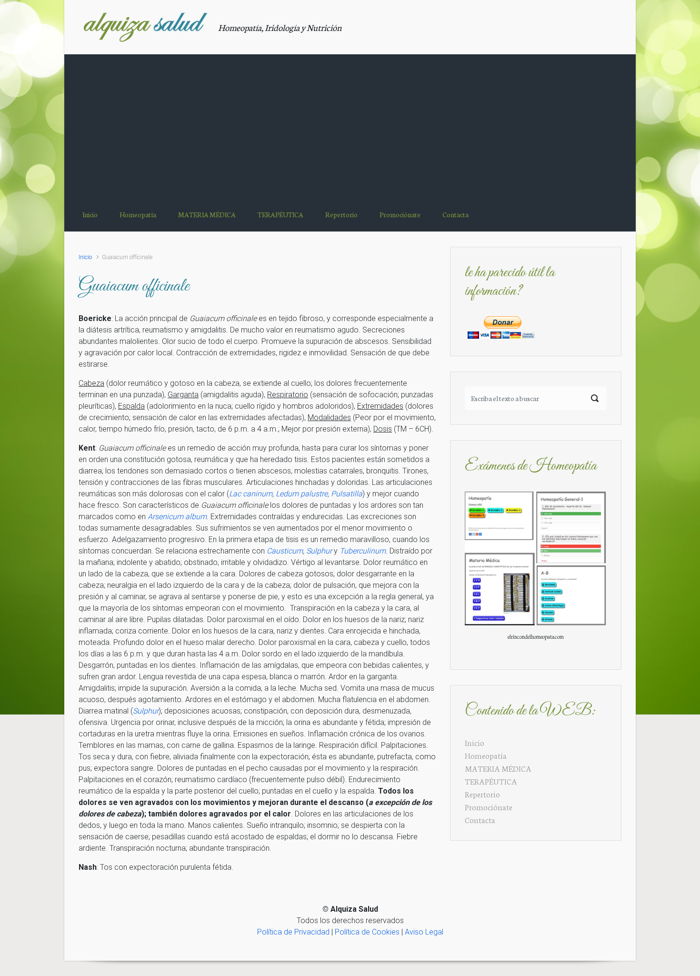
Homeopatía (486, 755)
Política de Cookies (367, 931)
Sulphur (319, 550)
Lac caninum (250, 493)
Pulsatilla (346, 493)
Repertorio (482, 793)
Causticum (285, 550)
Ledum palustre (302, 493)
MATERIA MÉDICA (498, 768)
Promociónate (488, 806)
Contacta (480, 819)
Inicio (85, 257)
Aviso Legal (424, 931)
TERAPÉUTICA (491, 780)
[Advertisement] (350, 125)
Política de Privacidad (293, 931)
